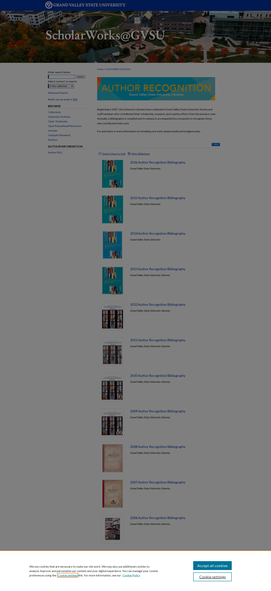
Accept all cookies (212, 565)
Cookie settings (68, 575)
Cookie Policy (131, 575)
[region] (135, 570)
